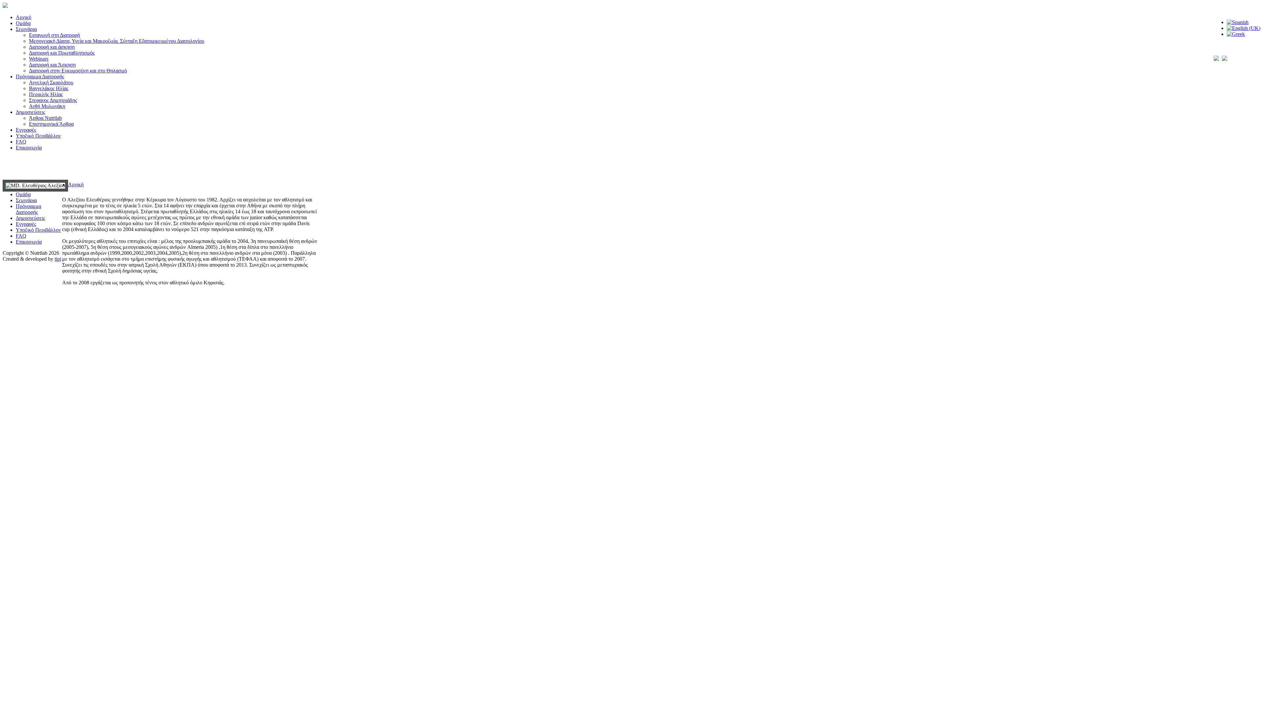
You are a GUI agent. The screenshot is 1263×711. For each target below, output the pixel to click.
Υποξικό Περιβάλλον (38, 136)
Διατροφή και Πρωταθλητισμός (62, 53)
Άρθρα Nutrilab (45, 118)
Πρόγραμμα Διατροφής (40, 76)
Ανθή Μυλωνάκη (47, 106)
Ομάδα (23, 23)
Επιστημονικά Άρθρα (51, 124)
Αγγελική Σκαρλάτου (51, 82)
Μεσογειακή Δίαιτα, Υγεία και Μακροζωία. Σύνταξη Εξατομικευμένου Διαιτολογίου (116, 41)
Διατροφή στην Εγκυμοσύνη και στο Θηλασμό (78, 70)
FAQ (21, 142)
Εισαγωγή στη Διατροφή (54, 35)
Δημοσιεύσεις (30, 112)
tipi (58, 259)
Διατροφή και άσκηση (52, 47)
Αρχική (23, 17)
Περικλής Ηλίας (46, 94)
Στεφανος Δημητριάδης (53, 100)
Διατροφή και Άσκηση (52, 64)
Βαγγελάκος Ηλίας (48, 88)
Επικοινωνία (29, 147)
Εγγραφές (26, 130)
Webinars (38, 59)
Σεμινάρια (26, 29)
